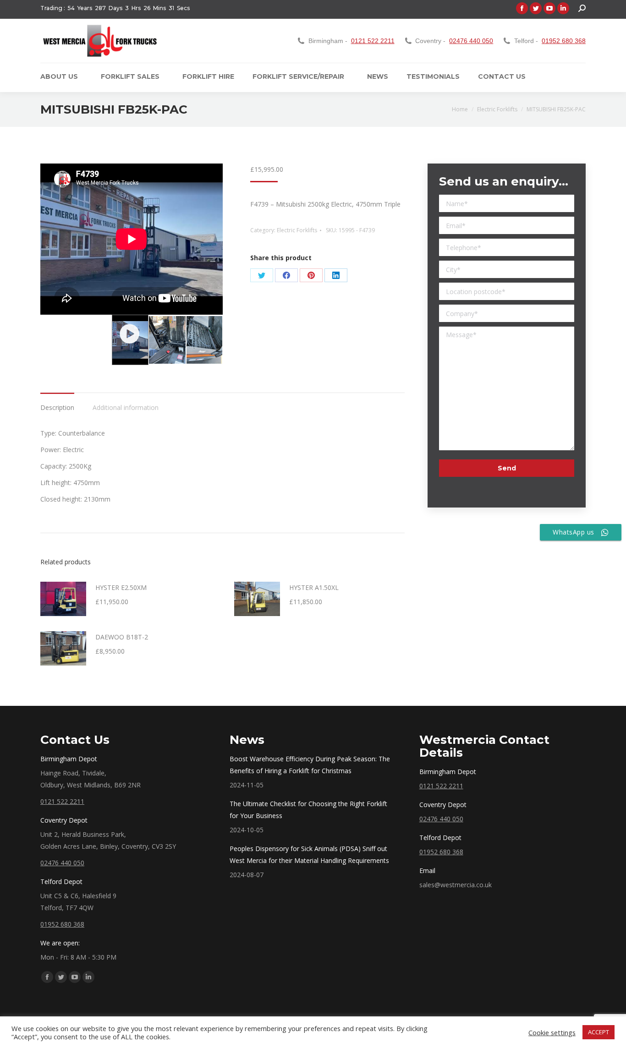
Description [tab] (57, 407)
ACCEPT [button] (598, 1032)
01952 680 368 (564, 40)
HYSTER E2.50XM (121, 587)
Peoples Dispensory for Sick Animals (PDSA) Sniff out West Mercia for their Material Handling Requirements (309, 854)
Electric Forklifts (297, 230)
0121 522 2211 (373, 40)
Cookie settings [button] (552, 1032)
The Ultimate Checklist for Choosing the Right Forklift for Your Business (308, 809)
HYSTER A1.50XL (314, 587)
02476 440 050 (471, 40)
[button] (130, 340)
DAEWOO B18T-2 (121, 637)
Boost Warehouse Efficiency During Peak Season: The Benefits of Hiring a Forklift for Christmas (310, 764)
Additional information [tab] (126, 407)
